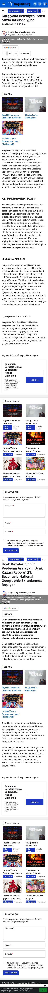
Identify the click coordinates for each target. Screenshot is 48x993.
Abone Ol (34, 380)
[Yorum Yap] (4, 53)
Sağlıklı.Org (13, 32)
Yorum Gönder (11, 551)
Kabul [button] (43, 990)
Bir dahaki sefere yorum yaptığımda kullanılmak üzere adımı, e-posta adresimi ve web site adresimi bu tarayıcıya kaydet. (25, 543)
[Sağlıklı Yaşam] (19, 3)
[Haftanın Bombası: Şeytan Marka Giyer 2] (12, 469)
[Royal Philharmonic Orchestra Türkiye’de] (12, 108)
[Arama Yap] (35, 4)
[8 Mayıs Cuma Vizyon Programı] (35, 444)
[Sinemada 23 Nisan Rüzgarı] (35, 469)
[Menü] (3, 4)
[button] (40, 4)
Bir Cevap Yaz (11, 492)
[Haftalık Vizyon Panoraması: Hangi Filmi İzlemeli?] (12, 133)
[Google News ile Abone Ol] (10, 47)
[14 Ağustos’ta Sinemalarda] (35, 108)
